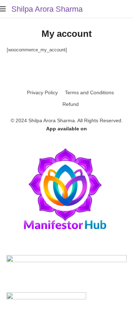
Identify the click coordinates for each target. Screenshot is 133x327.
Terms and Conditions (89, 92)
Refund (70, 104)
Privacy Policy (42, 92)
